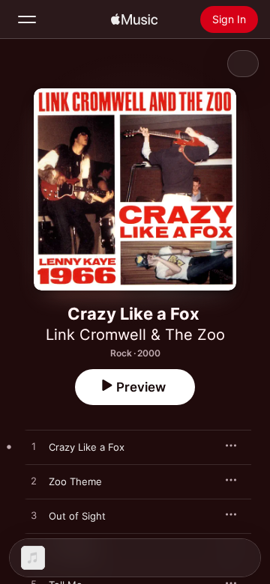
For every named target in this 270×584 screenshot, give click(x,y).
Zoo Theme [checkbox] (75, 481)
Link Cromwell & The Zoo (135, 335)
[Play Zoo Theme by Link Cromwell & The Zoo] (34, 481)
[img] (134, 19)
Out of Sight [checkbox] (77, 516)
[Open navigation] (27, 19)
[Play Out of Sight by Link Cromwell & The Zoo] (34, 516)
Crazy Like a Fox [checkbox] (86, 447)
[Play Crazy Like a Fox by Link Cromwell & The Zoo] (34, 447)
